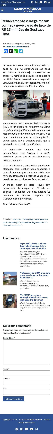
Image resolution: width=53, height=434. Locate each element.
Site (5, 388)
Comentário (9, 338)
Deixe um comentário (16, 46)
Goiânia (12, 72)
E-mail (6, 378)
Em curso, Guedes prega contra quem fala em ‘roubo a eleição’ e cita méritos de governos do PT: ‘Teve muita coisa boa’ (25, 222)
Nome (6, 369)
